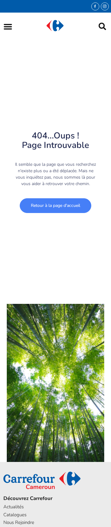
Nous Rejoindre (18, 522)
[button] (7, 26)
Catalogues (15, 515)
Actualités (13, 507)
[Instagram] (105, 6)
